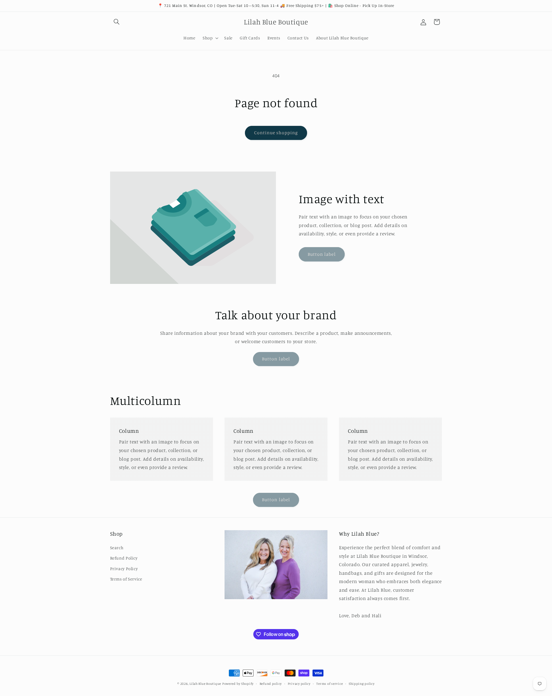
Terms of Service (126, 578)
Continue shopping (276, 132)
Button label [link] (322, 254)
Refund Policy (124, 557)
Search (117, 547)
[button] (116, 21)
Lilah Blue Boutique (205, 684)
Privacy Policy (124, 568)
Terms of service (329, 684)
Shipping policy (362, 684)
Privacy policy (299, 684)
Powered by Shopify (238, 684)
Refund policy (271, 684)
